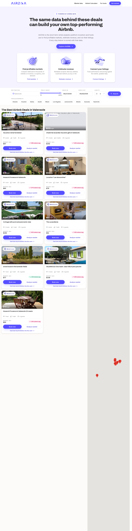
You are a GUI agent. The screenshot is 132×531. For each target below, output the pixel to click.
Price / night (45, 90)
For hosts (103, 3)
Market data (78, 3)
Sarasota (87, 102)
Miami (47, 102)
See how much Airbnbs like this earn (22, 152)
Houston (23, 102)
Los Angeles (57, 102)
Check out (82, 90)
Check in (65, 90)
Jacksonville (68, 102)
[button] (119, 361)
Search (114, 94)
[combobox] (14, 94)
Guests (97, 90)
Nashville (96, 102)
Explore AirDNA (66, 46)
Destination (15, 90)
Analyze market (32, 148)
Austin (40, 102)
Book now (12, 148)
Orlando (15, 102)
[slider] (41, 93)
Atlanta (78, 102)
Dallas (32, 102)
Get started (115, 3)
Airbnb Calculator (91, 3)
